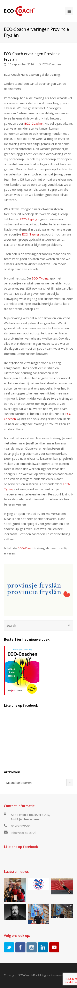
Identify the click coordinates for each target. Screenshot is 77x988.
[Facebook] (20, 947)
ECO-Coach (25, 548)
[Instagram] (31, 947)
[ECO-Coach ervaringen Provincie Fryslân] (38, 590)
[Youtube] (54, 947)
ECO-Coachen (51, 64)
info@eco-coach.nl (23, 832)
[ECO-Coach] (19, 11)
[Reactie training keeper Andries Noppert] (62, 886)
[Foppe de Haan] (62, 911)
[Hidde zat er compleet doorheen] (15, 912)
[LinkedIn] (43, 947)
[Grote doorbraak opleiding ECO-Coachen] (15, 890)
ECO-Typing (28, 219)
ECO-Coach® (26, 975)
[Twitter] (9, 947)
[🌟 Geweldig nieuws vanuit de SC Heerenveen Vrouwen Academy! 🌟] (38, 884)
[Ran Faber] (38, 914)
